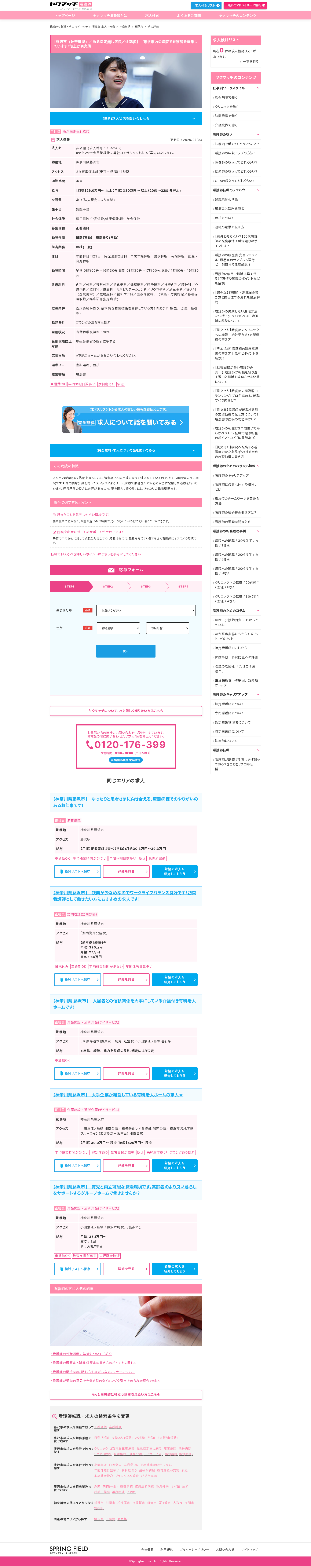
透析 (185, 1486)
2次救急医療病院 (122, 1448)
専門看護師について (229, 713)
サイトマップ (249, 1549)
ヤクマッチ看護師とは (110, 15)
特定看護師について (229, 731)
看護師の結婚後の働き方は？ (236, 513)
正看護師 (100, 1427)
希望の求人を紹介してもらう (174, 871)
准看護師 (115, 1427)
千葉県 (110, 1519)
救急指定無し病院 (149, 1448)
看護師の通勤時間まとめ (233, 522)
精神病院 (185, 1448)
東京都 (122, 1519)
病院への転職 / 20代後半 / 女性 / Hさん (237, 571)
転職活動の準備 (226, 200)
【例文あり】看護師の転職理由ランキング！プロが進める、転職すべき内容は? (237, 395)
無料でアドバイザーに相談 (244, 5)
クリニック (101, 1448)
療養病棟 (126, 1486)
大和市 (178, 1502)
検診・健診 (102, 1492)
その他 (131, 1492)
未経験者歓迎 (103, 1476)
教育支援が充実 (168, 1470)
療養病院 (170, 1448)
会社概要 (147, 1549)
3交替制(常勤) (167, 1437)
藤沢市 (139, 26)
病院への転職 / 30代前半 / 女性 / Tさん (237, 543)
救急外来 (162, 1486)
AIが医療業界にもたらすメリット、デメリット (237, 636)
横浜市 (99, 1502)
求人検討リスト (205, 5)
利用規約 (166, 1549)
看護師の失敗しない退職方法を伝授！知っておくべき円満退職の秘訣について (237, 316)
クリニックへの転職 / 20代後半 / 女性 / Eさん (237, 585)
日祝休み (115, 1465)
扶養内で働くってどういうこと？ (237, 144)
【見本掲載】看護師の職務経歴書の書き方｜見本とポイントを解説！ (237, 353)
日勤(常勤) (101, 1437)
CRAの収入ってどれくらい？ (235, 181)
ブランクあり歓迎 (127, 1476)
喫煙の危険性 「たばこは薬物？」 (235, 668)
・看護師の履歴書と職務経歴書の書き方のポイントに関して (94, 1363)
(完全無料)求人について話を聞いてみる (125, 450)
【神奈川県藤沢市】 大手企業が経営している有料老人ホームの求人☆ (118, 1094)
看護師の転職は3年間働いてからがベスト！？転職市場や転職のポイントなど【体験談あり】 (237, 433)
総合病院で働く (226, 97)
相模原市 (123, 1502)
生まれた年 (64, 610)
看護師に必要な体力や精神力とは (236, 487)
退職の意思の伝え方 (229, 227)
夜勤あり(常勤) (122, 1437)
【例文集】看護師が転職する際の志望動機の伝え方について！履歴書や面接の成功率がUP (237, 414)
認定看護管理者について (233, 722)
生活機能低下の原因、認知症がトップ (236, 682)
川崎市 (110, 1502)
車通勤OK (131, 1465)
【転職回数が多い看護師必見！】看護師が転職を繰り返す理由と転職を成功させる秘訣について (237, 374)
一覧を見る (251, 61)
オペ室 (175, 1486)
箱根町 (99, 1508)
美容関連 (118, 1492)
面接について (224, 218)
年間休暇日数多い (106, 1470)
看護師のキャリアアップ (232, 475)
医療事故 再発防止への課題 (236, 657)
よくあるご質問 (189, 15)
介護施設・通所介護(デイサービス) (138, 1454)
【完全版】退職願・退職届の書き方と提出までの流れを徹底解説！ (237, 297)
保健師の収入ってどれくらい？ (236, 162)
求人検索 (152, 15)
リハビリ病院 (102, 1454)
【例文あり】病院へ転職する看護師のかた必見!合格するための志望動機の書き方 (236, 452)
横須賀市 (138, 1502)
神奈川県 (125, 26)
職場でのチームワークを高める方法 (237, 501)
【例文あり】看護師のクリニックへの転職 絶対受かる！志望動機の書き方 (237, 334)
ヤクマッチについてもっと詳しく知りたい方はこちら (126, 711)
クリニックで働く (226, 107)
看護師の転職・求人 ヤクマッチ (69, 26)
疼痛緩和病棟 (144, 1486)
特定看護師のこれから (231, 648)
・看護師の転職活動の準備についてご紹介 (81, 1354)
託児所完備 (149, 1476)
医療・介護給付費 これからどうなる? (236, 622)
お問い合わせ (225, 1549)
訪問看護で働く (226, 116)
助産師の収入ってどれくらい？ (236, 171)
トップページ (65, 15)
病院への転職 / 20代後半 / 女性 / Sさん (237, 557)
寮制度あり (129, 1470)
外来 (97, 1486)
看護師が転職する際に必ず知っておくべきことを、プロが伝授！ (237, 764)
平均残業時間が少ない (156, 1465)
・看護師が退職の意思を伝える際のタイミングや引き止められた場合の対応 (105, 1381)
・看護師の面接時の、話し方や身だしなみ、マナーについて (93, 1372)
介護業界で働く (226, 125)
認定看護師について (229, 704)
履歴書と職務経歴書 (230, 209)
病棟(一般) (110, 1486)
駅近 (185, 1470)
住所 (59, 628)
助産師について (226, 741)
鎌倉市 (152, 1502)
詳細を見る (126, 872)
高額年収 (100, 1465)
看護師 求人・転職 (103, 26)
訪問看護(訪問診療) (179, 1454)
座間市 (189, 1502)
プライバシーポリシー (194, 1549)
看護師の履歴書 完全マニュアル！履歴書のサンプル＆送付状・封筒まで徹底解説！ (236, 260)
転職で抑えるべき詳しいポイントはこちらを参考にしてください (96, 554)
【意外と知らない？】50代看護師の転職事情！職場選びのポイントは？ (236, 241)
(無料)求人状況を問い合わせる (126, 119)
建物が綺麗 (147, 1470)
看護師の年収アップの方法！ (235, 153)
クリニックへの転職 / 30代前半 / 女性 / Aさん (237, 598)
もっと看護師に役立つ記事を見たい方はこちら (126, 1395)
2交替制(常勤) (145, 1437)
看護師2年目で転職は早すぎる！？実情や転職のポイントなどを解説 (237, 278)
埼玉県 (99, 1519)
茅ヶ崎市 (165, 1502)
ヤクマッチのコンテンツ (238, 15)
